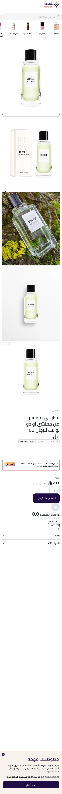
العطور (56, 33)
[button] (31, 78)
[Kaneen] (52, 5)
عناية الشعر (13, 33)
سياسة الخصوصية (17, 777)
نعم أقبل (31, 785)
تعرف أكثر (41, 466)
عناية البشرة (27, 33)
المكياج (42, 33)
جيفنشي (56, 410)
